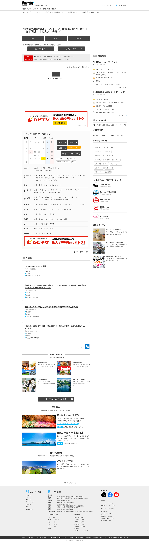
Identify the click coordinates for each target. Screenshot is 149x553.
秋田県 (72, 497)
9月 (36, 138)
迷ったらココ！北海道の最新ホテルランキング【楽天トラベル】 (54, 56)
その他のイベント (66, 209)
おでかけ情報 (122, 5)
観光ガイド (51, 528)
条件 (25, 214)
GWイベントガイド (79, 522)
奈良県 (72, 506)
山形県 (76, 497)
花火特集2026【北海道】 (69, 415)
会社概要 (107, 537)
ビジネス (28, 504)
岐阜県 (63, 502)
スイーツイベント (116, 164)
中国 (49, 508)
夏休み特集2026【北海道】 (70, 432)
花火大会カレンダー (79, 524)
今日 (32, 39)
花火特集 (45, 9)
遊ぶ (42, 229)
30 (52, 158)
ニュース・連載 (108, 5)
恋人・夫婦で (50, 224)
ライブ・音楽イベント (72, 197)
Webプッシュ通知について (108, 505)
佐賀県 (63, 511)
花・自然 (82, 175)
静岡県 (72, 502)
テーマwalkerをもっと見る (56, 399)
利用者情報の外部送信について (121, 537)
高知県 (72, 509)
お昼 (42, 233)
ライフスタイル (30, 502)
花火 (45, 175)
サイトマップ (23, 537)
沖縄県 (90, 511)
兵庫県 (67, 506)
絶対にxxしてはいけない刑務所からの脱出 (108, 84)
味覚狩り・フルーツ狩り (66, 178)
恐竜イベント (109, 168)
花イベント (60, 159)
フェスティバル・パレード (52, 185)
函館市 (34, 9)
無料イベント (43, 214)
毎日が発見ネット (106, 520)
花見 (40, 175)
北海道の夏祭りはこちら (68, 443)
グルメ (27, 497)
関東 (49, 499)
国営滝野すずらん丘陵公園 (104, 106)
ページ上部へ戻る (72, 483)
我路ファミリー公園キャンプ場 (105, 109)
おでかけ (28, 495)
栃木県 (82, 498)
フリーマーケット (57, 190)
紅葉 (50, 175)
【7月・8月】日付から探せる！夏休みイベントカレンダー (52, 59)
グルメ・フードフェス (72, 190)
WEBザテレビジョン (107, 516)
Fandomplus (30, 509)
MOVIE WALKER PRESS (108, 518)
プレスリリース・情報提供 (76, 537)
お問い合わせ (62, 537)
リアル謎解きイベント (101, 164)
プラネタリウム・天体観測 (103, 172)
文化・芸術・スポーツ (27, 198)
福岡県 (59, 511)
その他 (26, 209)
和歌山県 (76, 506)
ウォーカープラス (28, 12)
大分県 (76, 511)
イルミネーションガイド (81, 531)
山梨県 (59, 500)
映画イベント (38, 199)
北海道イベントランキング (106, 62)
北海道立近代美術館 (102, 99)
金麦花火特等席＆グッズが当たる (67, 424)
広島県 (59, 508)
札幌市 (29, 9)
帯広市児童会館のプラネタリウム (106, 112)
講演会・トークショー (60, 204)
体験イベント (71, 159)
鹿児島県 (85, 511)
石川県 (59, 504)
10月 (43, 138)
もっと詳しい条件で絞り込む (78, 67)
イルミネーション (59, 175)
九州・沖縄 (51, 511)
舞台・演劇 (48, 199)
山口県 (67, 508)
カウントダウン (72, 175)
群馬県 (77, 498)
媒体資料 (88, 537)
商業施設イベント (54, 192)
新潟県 (67, 500)
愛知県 (59, 502)
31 (26, 162)
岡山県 (63, 508)
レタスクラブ (105, 511)
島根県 (76, 508)
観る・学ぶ (49, 229)
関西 (49, 506)
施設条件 (27, 219)
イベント (39, 12)
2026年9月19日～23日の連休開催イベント (107, 160)
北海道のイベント (59, 12)
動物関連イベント (73, 12)
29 (47, 158)
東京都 (59, 498)
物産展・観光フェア (63, 162)
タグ (25, 224)
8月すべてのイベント (70, 154)
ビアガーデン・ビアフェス (103, 151)
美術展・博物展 (44, 197)
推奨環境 (53, 537)
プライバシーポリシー (43, 537)
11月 (50, 138)
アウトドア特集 (65, 461)
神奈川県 (63, 498)
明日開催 (48, 12)
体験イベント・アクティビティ (49, 209)
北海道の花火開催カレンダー (69, 427)
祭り (73, 162)
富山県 (63, 504)
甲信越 (50, 500)
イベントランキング (53, 519)
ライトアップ (38, 178)
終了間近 (85, 12)
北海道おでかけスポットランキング (110, 92)
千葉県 (68, 498)
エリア (26, 168)
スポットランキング (53, 524)
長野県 (63, 500)
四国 (49, 510)
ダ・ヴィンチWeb (106, 514)
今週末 (78, 39)
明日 (55, 39)
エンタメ (28, 499)
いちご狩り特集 (78, 517)
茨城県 (86, 498)
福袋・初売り (53, 180)
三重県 (67, 502)
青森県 (63, 497)
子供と (41, 224)
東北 (49, 497)
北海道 (24, 9)
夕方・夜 (48, 233)
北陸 (49, 504)
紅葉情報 (76, 528)
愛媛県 (63, 509)
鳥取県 (72, 508)
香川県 (59, 509)
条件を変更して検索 (82, 252)
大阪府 (59, 506)
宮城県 (59, 497)
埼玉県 (73, 498)
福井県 (67, 504)
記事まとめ (29, 506)
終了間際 (52, 214)
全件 (35, 175)
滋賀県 (82, 506)
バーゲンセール (44, 190)
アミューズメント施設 (46, 219)
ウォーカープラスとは (107, 503)
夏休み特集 (52, 9)
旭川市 (39, 9)
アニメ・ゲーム (80, 204)
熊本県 (72, 511)
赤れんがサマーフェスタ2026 (104, 69)
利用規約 (31, 537)
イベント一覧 (51, 517)
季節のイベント (27, 176)
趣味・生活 (27, 204)
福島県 (80, 497)
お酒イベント (99, 168)
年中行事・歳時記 (50, 178)
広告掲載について (98, 537)
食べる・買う (27, 190)
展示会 (71, 204)
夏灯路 (98, 81)
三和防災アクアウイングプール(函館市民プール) (110, 102)
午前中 (36, 233)
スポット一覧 (51, 522)
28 (43, 158)
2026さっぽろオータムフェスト (105, 77)
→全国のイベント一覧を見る (43, 170)
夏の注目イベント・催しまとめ (104, 147)
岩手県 (67, 497)
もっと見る (122, 87)
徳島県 (67, 509)
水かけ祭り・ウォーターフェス (104, 156)
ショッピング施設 (61, 219)
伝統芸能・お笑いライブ (62, 199)
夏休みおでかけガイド (80, 526)
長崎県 (67, 511)
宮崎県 (80, 511)
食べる (36, 229)
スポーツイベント (57, 197)
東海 (49, 502)
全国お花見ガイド (79, 519)
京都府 (63, 506)
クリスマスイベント (40, 180)
